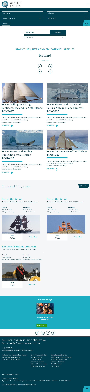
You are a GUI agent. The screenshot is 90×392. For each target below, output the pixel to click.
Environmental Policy (37, 362)
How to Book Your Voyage (59, 359)
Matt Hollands (12, 385)
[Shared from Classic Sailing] (50, 71)
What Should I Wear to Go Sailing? (61, 357)
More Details (32, 237)
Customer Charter (36, 357)
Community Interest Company (11, 359)
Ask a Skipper (55, 366)
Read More (5, 125)
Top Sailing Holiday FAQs (59, 355)
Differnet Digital (31, 385)
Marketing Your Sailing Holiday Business (14, 355)
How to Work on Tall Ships (39, 355)
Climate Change (36, 359)
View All (84, 186)
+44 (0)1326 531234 (7, 348)
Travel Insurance (56, 364)
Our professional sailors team (11, 357)
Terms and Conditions (58, 362)
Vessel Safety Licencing (38, 366)
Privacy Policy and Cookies (39, 364)
